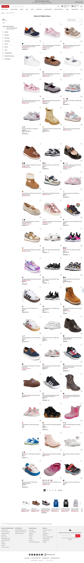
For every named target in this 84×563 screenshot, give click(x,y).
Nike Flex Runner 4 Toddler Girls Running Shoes (71, 250)
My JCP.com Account (5, 531)
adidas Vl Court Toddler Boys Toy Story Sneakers (72, 222)
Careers (44, 531)
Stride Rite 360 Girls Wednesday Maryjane (51, 100)
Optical (30, 538)
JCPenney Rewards (5, 533)
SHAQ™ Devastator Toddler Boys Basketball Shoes (51, 425)
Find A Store (31, 530)
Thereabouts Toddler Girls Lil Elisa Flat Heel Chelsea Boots (51, 129)
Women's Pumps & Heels (33, 523)
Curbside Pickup (32, 531)
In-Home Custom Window (34, 542)
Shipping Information (5, 538)
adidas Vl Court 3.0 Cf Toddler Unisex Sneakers (30, 309)
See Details (70, 539)
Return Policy (4, 536)
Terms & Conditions (34, 560)
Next (59, 490)
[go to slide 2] (40, 3)
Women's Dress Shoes (20, 523)
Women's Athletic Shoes (11, 523)
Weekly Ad (31, 533)
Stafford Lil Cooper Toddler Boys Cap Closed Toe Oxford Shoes (31, 165)
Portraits (31, 536)
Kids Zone (31, 540)
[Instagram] (32, 555)
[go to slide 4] (42, 3)
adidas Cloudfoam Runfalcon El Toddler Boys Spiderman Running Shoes (72, 366)
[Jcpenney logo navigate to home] (5, 6)
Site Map (44, 542)
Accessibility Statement (55, 558)
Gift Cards (3, 543)
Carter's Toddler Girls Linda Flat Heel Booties (51, 454)
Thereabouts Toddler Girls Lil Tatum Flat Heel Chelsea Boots (31, 194)
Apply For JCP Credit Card (20, 531)
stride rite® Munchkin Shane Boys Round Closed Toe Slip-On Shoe (30, 74)
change (16, 27)
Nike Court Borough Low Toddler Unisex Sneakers (50, 165)
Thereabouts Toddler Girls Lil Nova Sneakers (51, 221)
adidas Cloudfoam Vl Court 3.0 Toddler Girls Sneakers (31, 338)
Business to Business (47, 530)
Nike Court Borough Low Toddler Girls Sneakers (30, 129)
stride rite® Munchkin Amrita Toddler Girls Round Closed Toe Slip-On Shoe (31, 101)
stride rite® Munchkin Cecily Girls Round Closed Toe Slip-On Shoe (51, 74)
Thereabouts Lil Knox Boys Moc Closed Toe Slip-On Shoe (31, 366)
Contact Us (3, 535)
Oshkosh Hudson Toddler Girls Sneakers (71, 128)
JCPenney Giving (46, 538)
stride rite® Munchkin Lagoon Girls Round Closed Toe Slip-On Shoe (51, 46)
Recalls (2, 542)
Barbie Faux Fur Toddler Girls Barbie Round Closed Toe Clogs (51, 482)
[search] (59, 6)
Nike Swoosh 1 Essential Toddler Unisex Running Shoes (50, 280)
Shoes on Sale (26, 523)
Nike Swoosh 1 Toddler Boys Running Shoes (31, 454)
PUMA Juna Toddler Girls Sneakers (71, 454)
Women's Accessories (48, 523)
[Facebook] (35, 555)
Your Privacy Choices (35, 558)
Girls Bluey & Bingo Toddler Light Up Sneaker (31, 279)
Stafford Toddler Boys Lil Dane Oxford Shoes (72, 337)
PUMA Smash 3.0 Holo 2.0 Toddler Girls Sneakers (50, 338)
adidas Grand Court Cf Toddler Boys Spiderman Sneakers (29, 482)
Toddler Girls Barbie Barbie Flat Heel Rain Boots (71, 425)
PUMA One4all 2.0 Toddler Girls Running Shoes (30, 425)
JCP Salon (31, 535)
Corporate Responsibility (48, 536)
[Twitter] (30, 555)
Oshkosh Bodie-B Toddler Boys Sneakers (51, 193)
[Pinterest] (37, 555)
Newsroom (45, 535)
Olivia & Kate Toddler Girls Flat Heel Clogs (31, 395)
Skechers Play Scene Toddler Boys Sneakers (71, 482)
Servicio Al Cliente (5, 547)
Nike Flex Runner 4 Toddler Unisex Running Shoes (50, 309)
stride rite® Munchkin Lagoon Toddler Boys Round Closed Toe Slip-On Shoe (31, 46)
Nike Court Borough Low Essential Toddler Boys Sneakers (51, 366)
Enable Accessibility (79, 2)
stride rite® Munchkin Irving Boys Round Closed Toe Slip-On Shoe (71, 46)
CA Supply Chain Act (45, 558)
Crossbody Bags (41, 523)
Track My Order (4, 530)
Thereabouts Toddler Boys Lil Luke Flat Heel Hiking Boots (72, 309)
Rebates (3, 545)
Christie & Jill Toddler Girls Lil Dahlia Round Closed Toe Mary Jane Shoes (72, 165)
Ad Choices (40, 560)
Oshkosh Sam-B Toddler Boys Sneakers (31, 249)
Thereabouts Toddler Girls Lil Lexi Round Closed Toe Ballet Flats (30, 222)
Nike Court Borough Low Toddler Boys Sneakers (72, 101)
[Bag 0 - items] (81, 6)
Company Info (46, 533)
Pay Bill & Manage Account (20, 530)
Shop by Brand (46, 540)
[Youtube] (39, 555)
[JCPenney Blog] (42, 555)
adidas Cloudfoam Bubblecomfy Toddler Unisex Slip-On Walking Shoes (50, 396)
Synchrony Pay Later (5, 540)
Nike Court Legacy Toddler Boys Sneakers (51, 249)
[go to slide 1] (39, 3)
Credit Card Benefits (19, 533)
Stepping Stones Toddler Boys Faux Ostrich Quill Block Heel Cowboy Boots (71, 396)
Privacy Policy (27, 558)
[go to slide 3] (41, 3)
